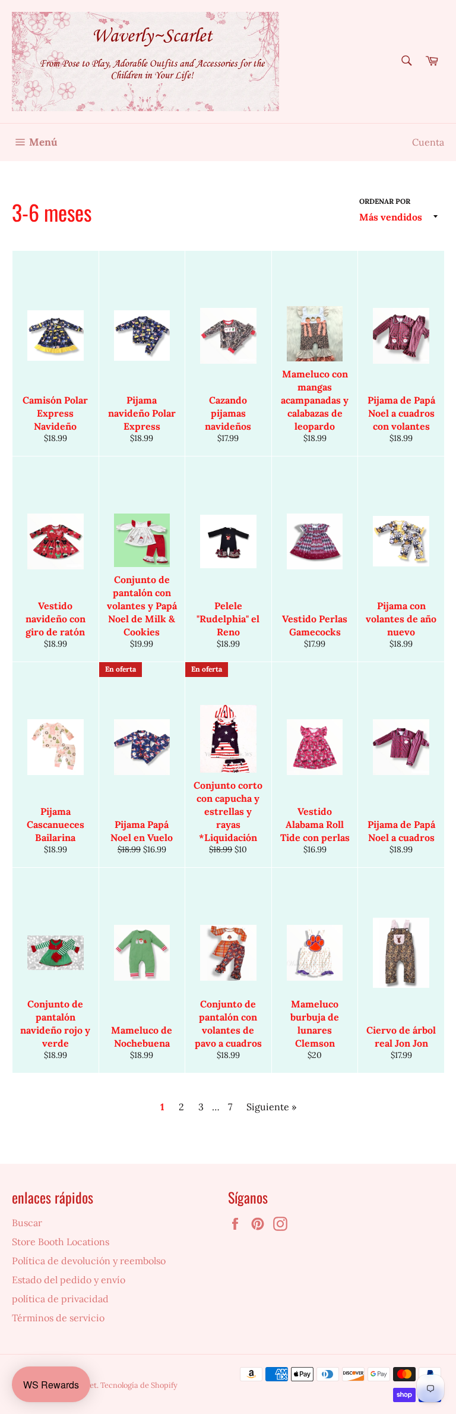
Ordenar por (384, 201)
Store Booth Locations (60, 1242)
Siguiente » (271, 1107)
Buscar (27, 1223)
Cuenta (428, 142)
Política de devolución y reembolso (89, 1261)
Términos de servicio (58, 1318)
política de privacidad (60, 1299)
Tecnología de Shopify (139, 1385)
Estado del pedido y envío (68, 1280)
